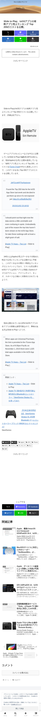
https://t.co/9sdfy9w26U (22, 199)
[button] (33, 39)
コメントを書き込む (20, 673)
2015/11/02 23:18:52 (20, 206)
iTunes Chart (14, 167)
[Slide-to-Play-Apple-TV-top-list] (20, 300)
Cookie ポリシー (16, 704)
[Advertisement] (20, 83)
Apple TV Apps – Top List (16, 244)
